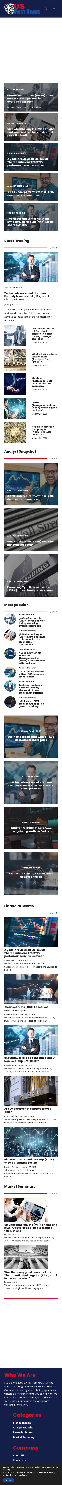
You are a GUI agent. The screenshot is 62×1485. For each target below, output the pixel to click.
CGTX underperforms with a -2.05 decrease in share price (30, 193)
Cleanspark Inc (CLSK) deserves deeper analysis (31, 875)
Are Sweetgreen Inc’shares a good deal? (27, 1110)
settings (24, 1475)
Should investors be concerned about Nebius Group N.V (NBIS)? (30, 1059)
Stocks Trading (16, 89)
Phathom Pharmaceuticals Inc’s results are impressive (42, 382)
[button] (46, 9)
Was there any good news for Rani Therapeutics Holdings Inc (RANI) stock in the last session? (31, 1275)
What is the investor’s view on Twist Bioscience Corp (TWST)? (44, 358)
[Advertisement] (31, 52)
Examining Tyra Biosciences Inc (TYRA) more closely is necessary (30, 588)
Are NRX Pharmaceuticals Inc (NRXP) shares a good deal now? (44, 406)
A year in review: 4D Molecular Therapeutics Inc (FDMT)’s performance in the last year (27, 162)
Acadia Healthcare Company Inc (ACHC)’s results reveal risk (43, 430)
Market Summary (16, 123)
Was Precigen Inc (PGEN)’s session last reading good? (31, 543)
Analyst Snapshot (17, 186)
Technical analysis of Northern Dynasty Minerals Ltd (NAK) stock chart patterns (30, 222)
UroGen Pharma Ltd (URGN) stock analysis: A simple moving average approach (30, 98)
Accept (8, 1480)
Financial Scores (16, 153)
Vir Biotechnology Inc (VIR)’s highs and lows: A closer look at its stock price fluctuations (30, 132)
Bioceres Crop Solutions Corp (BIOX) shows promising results (29, 1161)
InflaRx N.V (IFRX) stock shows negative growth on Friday (31, 704)
